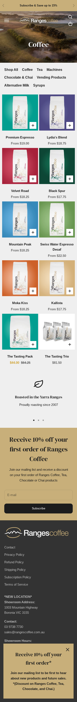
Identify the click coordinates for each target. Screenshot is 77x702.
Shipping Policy (15, 569)
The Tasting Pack (20, 356)
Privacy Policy (14, 554)
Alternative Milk (16, 85)
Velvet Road (20, 191)
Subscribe (38, 508)
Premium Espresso (20, 137)
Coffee (27, 70)
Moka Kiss (20, 303)
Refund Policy (14, 562)
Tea (40, 70)
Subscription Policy (17, 577)
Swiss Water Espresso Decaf (57, 246)
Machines (54, 70)
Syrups (39, 85)
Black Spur (57, 191)
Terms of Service (16, 584)
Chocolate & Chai (18, 77)
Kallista (56, 303)
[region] (38, 396)
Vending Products (51, 77)
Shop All (11, 70)
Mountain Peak (20, 244)
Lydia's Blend (57, 137)
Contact (9, 547)
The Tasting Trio (57, 356)
